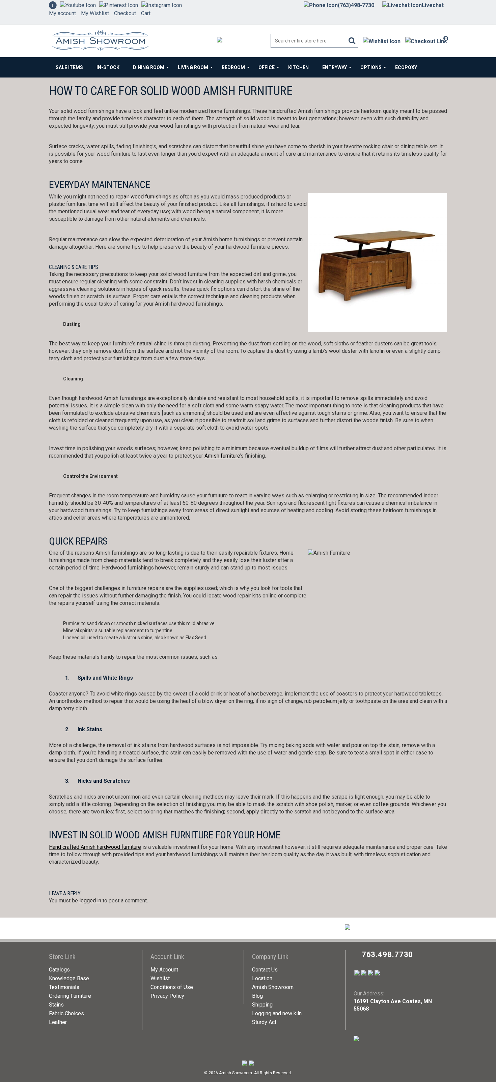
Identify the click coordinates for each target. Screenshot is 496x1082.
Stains (56, 1004)
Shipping (262, 1004)
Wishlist (160, 978)
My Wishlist (95, 13)
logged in (90, 900)
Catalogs (59, 969)
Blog (257, 996)
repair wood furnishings (143, 196)
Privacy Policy (167, 996)
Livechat (433, 5)
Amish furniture (222, 456)
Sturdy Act (264, 1022)
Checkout (125, 13)
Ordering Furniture (70, 996)
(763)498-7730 (356, 5)
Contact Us (265, 969)
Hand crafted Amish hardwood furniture (95, 847)
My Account (164, 969)
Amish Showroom (273, 987)
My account (62, 13)
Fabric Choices (66, 1013)
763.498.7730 (387, 954)
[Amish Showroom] (98, 41)
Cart (145, 13)
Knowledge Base (69, 978)
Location (262, 978)
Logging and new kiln (277, 1013)
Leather (58, 1022)
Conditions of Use (171, 987)
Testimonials (64, 987)
